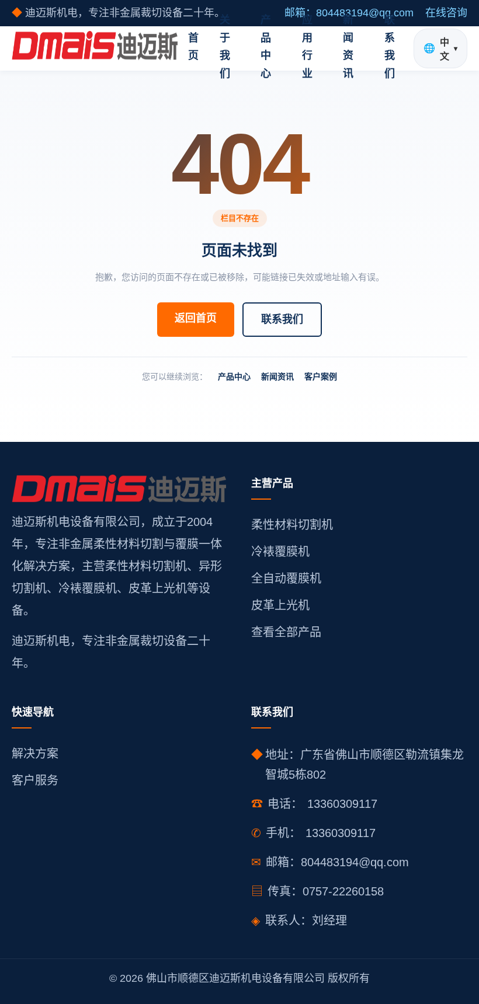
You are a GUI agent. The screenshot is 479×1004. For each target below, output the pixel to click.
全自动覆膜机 (286, 578)
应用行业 (307, 46)
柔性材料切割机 (292, 524)
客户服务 (35, 780)
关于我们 (225, 46)
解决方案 (35, 753)
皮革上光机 (280, 605)
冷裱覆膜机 (280, 551)
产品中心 (266, 46)
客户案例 (320, 376)
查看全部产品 (286, 632)
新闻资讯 (348, 46)
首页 (193, 47)
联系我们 (389, 46)
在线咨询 (446, 13)
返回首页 (196, 318)
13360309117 (342, 803)
